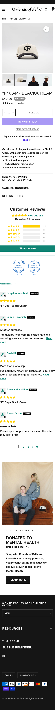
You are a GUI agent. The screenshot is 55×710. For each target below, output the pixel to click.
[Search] (46, 9)
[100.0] (19, 267)
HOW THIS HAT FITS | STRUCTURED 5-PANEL (17, 178)
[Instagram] (5, 656)
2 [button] (23, 446)
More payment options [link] (27, 129)
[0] (51, 9)
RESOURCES (12, 628)
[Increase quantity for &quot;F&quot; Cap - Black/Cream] (13, 112)
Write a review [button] (28, 248)
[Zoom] (46, 29)
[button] (14, 226)
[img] (7, 301)
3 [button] (28, 446)
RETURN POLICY (12, 196)
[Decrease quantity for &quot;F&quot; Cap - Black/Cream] (4, 112)
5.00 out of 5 (35, 215)
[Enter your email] (50, 613)
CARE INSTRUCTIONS (15, 188)
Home (4, 19)
